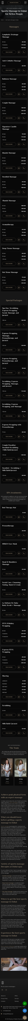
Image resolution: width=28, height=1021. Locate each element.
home (2, 20)
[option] (7, 772)
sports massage (13, 802)
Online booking (14, 2)
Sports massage (5, 826)
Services (17, 998)
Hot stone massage (7, 891)
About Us (3, 996)
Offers (16, 996)
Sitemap (17, 1001)
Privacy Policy (4, 998)
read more (9, 52)
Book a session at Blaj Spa (7, 946)
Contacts (3, 1001)
